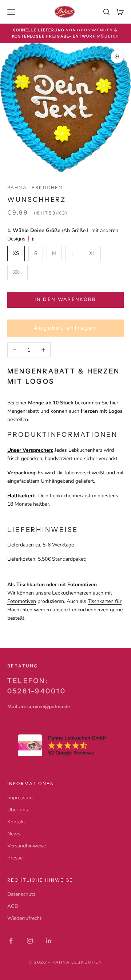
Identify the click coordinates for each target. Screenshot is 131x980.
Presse (15, 857)
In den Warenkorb (65, 299)
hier (114, 402)
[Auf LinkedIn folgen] (48, 940)
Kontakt (16, 821)
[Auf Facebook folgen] (11, 940)
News (13, 833)
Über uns (17, 809)
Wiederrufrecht (24, 918)
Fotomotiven (21, 601)
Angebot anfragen (65, 328)
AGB (12, 906)
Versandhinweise (26, 845)
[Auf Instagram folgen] (29, 940)
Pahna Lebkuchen (35, 187)
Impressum (20, 797)
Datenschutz (21, 894)
